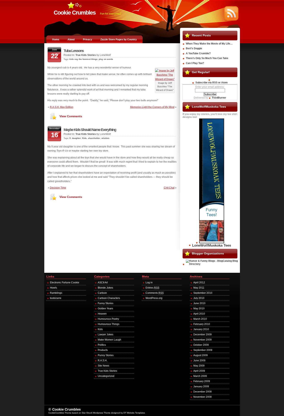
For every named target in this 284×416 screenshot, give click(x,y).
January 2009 (201, 386)
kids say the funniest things (83, 59)
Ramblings (56, 292)
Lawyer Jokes (105, 334)
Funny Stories (105, 303)
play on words (106, 59)
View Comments (70, 116)
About (71, 39)
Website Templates (136, 413)
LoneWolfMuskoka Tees (211, 245)
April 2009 (199, 370)
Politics (102, 344)
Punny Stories (106, 355)
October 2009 (201, 344)
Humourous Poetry (108, 318)
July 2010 (198, 298)
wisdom (105, 138)
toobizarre (55, 298)
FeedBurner (219, 97)
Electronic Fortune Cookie (64, 282)
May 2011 (198, 287)
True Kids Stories (85, 55)
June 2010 (199, 303)
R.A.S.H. (102, 360)
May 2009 (199, 365)
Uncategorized (106, 376)
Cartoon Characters (109, 298)
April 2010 (199, 313)
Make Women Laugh (109, 339)
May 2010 (199, 308)
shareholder (94, 138)
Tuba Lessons (74, 51)
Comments (155, 292)
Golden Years (105, 308)
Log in (149, 282)
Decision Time (58, 187)
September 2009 (202, 350)
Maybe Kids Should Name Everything (90, 130)
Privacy (87, 39)
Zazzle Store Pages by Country (118, 39)
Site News (103, 365)
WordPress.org (154, 298)
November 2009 (202, 339)
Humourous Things (108, 324)
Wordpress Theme (101, 413)
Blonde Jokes (105, 287)
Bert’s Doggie (194, 48)
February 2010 (201, 324)
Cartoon (102, 292)
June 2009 (199, 360)
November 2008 (202, 396)
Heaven (102, 313)
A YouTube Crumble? (198, 53)
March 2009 (200, 376)
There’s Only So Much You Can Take (207, 58)
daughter (76, 138)
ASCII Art (103, 282)
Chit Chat (169, 187)
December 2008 (202, 391)
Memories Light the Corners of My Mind (152, 107)
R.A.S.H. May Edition (61, 107)
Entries (152, 287)
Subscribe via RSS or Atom (211, 82)
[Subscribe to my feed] (210, 79)
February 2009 (201, 381)
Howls (53, 287)
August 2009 (200, 355)
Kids (84, 138)
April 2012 (199, 282)
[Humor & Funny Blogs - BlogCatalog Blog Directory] (212, 264)
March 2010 (200, 318)
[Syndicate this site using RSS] (231, 19)
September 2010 (202, 292)
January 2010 (201, 329)
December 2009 (202, 334)
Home (55, 39)
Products (103, 350)
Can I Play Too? (195, 63)
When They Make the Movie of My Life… (209, 43)
